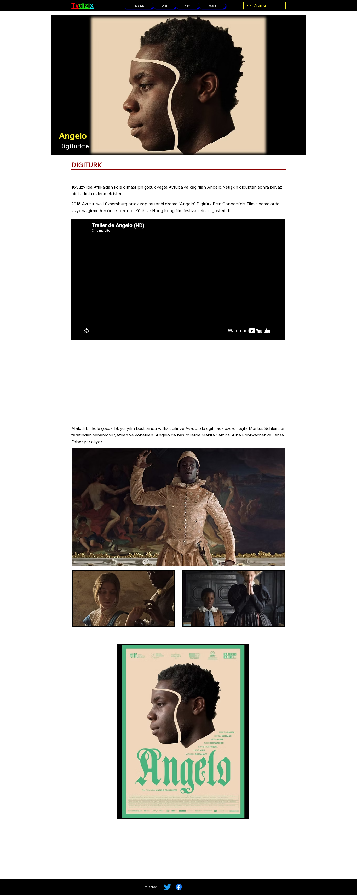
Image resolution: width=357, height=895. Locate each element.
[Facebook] (179, 887)
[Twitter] (167, 887)
